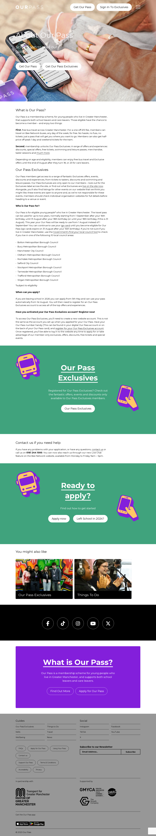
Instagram (84, 727)
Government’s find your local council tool (75, 232)
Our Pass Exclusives (78, 408)
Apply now (59, 518)
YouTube (115, 732)
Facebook (115, 727)
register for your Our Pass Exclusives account (79, 328)
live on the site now (92, 186)
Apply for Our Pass (91, 691)
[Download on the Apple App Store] (22, 828)
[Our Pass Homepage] (29, 7)
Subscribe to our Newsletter (96, 747)
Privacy (39, 770)
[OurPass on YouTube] (93, 625)
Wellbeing (20, 737)
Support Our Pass (26, 763)
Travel (50, 732)
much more (43, 153)
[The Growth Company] (90, 805)
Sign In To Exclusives (114, 7)
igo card (65, 225)
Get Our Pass (82, 7)
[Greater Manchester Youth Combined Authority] (92, 796)
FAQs (21, 748)
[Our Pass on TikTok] (63, 625)
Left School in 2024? (90, 518)
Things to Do (53, 727)
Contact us (23, 756)
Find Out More (60, 691)
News (49, 737)
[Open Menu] (137, 7)
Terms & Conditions (48, 763)
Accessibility (23, 770)
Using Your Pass (59, 748)
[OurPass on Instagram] (78, 625)
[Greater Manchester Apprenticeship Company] (112, 796)
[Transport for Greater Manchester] (33, 796)
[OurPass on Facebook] (47, 625)
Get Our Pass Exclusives (62, 66)
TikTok (83, 732)
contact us (97, 449)
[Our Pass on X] (108, 625)
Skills (18, 732)
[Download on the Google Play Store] (37, 828)
